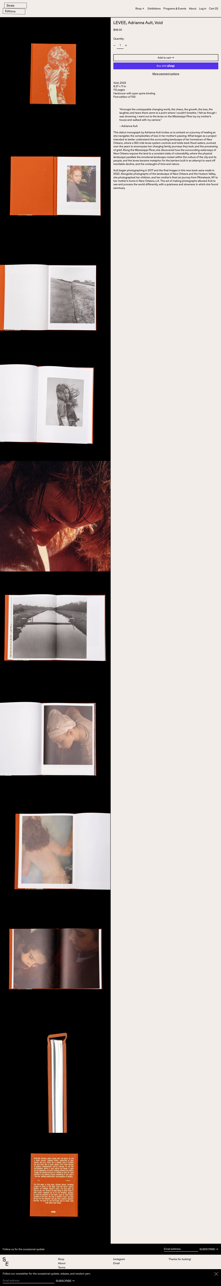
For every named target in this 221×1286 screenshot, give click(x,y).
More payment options (165, 73)
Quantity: (118, 38)
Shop (61, 1259)
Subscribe (207, 1249)
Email (116, 1263)
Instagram (119, 1259)
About (61, 1263)
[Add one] (126, 45)
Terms (61, 1267)
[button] (213, 8)
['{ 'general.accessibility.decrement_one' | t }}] (114, 45)
